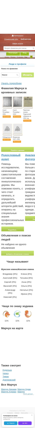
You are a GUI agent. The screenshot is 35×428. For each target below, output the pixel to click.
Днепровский (9, 380)
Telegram (11, 423)
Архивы (7, 57)
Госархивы (20, 57)
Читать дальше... (28, 394)
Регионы (13, 57)
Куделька (7, 370)
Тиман (6, 376)
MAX (26, 423)
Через (6, 373)
